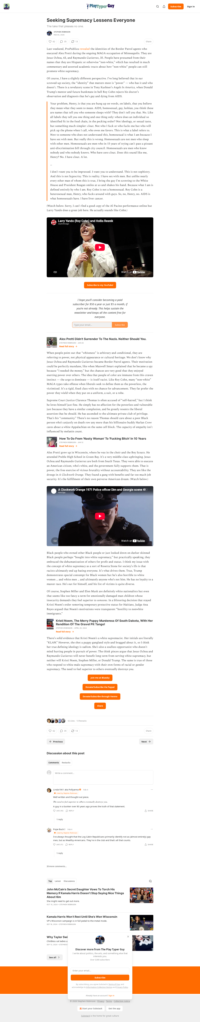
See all (52, 957)
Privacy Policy (122, 987)
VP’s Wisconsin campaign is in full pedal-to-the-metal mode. (77, 920)
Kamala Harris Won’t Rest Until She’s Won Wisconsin (82, 916)
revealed (85, 49)
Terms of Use (114, 984)
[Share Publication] (164, 6)
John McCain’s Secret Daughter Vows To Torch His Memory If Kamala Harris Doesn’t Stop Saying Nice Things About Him (85, 893)
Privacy (100, 1001)
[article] (100, 898)
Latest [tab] (58, 881)
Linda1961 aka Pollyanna (66, 789)
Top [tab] (50, 881)
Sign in (191, 6)
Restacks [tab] (66, 762)
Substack (85, 1015)
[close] (128, 936)
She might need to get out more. (63, 901)
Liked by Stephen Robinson (67, 793)
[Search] (157, 6)
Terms (109, 1001)
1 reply (60, 819)
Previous (58, 741)
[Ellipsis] (151, 789)
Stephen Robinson (62, 32)
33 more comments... (57, 866)
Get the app (114, 1008)
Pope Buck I (59, 829)
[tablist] (59, 763)
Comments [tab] (53, 762)
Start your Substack (92, 1008)
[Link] (42, 713)
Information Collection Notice (99, 987)
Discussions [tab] (69, 881)
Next (144, 741)
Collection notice (122, 1001)
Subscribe (175, 6)
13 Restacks (81, 720)
